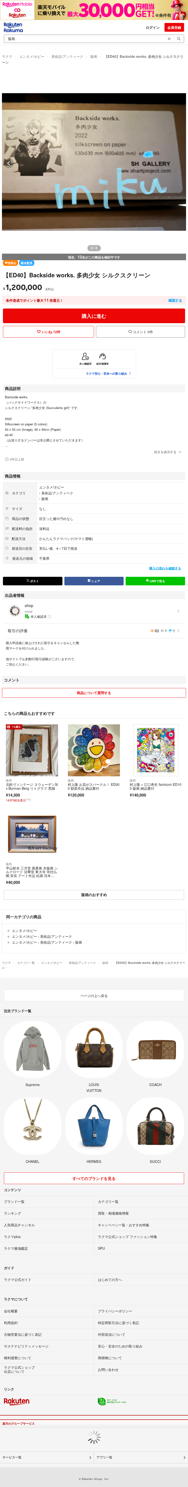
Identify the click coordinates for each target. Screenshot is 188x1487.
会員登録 (174, 27)
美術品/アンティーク (67, 56)
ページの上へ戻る (94, 995)
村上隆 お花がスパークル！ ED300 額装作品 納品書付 (93, 786)
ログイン (153, 27)
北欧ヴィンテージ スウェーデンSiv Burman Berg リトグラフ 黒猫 (32, 786)
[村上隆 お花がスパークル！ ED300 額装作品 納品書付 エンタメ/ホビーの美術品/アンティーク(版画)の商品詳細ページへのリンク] (94, 750)
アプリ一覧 (104, 1457)
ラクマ (7, 56)
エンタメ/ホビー (31, 56)
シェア (95, 581)
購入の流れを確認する (165, 568)
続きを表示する (165, 451)
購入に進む (94, 315)
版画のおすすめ (94, 894)
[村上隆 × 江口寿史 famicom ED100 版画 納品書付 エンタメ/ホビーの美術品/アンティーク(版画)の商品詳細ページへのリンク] (156, 750)
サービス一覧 (12, 1457)
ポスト (34, 581)
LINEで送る (157, 581)
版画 (93, 56)
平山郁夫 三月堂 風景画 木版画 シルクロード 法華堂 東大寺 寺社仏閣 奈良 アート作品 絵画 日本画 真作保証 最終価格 (32, 874)
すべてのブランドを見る (94, 1178)
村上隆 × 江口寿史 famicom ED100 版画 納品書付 (155, 786)
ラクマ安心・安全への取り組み (106, 373)
